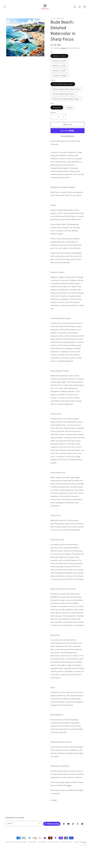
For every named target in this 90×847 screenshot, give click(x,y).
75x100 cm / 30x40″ (60, 76)
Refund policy (32, 842)
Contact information (66, 842)
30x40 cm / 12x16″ (59, 61)
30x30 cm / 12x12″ (59, 56)
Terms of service (53, 842)
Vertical (69, 107)
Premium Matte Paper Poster (63, 94)
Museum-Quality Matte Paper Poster (66, 89)
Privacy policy (43, 842)
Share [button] (55, 800)
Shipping (63, 48)
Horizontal (57, 107)
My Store (12, 842)
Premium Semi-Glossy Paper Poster (66, 99)
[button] (4, 6)
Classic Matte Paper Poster (63, 84)
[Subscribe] (39, 823)
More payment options (67, 136)
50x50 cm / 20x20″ (59, 66)
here (69, 785)
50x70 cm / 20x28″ (59, 71)
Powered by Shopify (21, 842)
